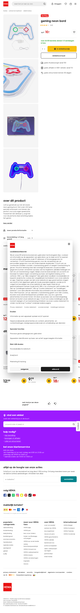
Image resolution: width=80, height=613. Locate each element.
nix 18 (5, 575)
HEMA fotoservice (30, 549)
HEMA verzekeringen (31, 558)
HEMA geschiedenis (51, 537)
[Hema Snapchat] (21, 495)
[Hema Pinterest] (25, 495)
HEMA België (68, 525)
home (5, 11)
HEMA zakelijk (49, 540)
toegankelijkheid (40, 572)
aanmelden (68, 479)
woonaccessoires (9, 539)
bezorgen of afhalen (12, 438)
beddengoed (8, 536)
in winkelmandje (63, 49)
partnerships (48, 554)
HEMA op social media (31, 541)
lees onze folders (30, 533)
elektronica (27, 11)
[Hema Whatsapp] (13, 495)
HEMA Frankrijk (69, 531)
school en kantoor (15, 11)
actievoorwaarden (50, 546)
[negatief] (55, 403)
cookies (69, 572)
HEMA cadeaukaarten (31, 552)
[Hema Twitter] (9, 495)
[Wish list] (65, 3)
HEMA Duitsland (69, 528)
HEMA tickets (28, 555)
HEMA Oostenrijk (69, 534)
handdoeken (7, 542)
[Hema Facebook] (5, 495)
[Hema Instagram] (17, 495)
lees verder (7, 223)
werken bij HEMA (50, 528)
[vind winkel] (73, 424)
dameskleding (8, 527)
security (30, 572)
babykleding (7, 533)
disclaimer (21, 572)
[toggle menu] (75, 3)
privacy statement (9, 572)
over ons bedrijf (49, 525)
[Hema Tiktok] (30, 495)
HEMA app (27, 527)
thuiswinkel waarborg (23, 575)
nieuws (26, 564)
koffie (5, 554)
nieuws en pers (49, 534)
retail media (48, 556)
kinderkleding (8, 530)
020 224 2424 (8, 450)
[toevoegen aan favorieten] (74, 31)
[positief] (49, 403)
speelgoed (7, 548)
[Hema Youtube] (34, 495)
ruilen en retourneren (13, 441)
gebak (5, 551)
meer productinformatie (16, 230)
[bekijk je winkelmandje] (70, 3)
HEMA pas (27, 530)
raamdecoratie (8, 545)
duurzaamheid (49, 531)
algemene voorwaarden (56, 572)
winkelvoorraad (58, 56)
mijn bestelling (10, 435)
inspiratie (27, 561)
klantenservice (49, 543)
